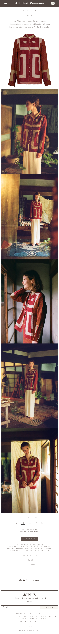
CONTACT (24, 621)
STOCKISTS (23, 619)
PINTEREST (23, 616)
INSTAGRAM (22, 614)
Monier (38, 631)
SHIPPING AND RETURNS (43, 616)
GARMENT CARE (38, 619)
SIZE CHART (36, 614)
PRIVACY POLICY (38, 621)
